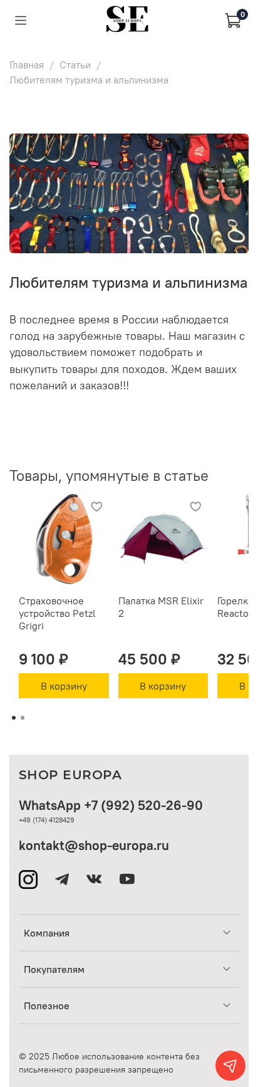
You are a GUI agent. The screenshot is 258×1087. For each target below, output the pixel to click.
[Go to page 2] (22, 718)
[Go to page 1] (14, 718)
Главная (26, 64)
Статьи (75, 64)
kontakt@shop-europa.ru (94, 845)
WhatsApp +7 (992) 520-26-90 (111, 805)
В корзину (64, 686)
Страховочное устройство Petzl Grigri (57, 613)
